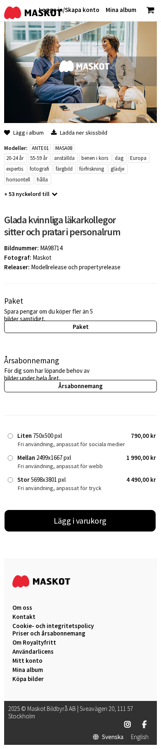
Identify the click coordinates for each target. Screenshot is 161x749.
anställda (64, 158)
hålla (42, 179)
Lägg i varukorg (80, 520)
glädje (117, 168)
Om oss (22, 607)
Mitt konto (27, 660)
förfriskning (91, 168)
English (140, 737)
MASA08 (63, 148)
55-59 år (38, 158)
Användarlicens (33, 651)
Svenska (112, 737)
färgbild (64, 168)
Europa (138, 158)
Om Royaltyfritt (34, 642)
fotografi (39, 168)
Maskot (42, 257)
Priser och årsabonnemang (48, 633)
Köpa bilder (28, 679)
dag (119, 158)
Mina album (27, 670)
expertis (14, 168)
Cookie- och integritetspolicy (53, 626)
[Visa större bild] (80, 121)
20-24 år (15, 158)
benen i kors (94, 158)
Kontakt (24, 617)
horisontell (18, 179)
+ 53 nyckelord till (27, 194)
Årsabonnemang (80, 386)
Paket (81, 327)
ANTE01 (40, 148)
